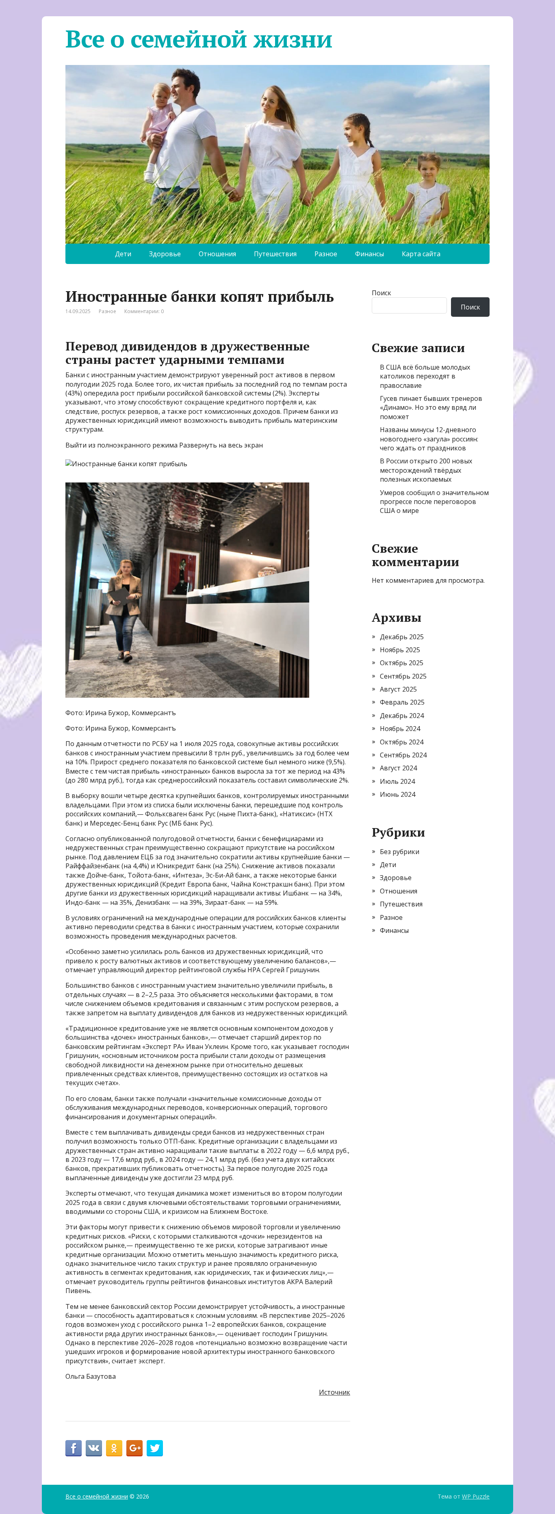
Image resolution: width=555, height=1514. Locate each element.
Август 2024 (398, 767)
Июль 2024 (397, 781)
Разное (325, 253)
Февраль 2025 (402, 702)
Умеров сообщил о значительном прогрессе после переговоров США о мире (434, 501)
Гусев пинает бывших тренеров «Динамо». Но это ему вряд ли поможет (431, 407)
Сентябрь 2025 (403, 676)
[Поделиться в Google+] (134, 1448)
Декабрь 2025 (402, 636)
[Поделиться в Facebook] (73, 1448)
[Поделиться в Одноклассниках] (114, 1448)
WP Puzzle (476, 1496)
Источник (334, 1392)
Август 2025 (398, 689)
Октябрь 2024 (401, 742)
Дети (123, 253)
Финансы (369, 253)
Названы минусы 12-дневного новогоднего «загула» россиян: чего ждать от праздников (429, 438)
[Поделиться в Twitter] (155, 1448)
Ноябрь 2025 (400, 649)
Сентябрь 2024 (403, 755)
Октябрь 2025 (401, 662)
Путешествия (275, 253)
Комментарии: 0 (144, 311)
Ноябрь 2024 (400, 728)
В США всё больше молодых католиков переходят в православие (425, 376)
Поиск (381, 292)
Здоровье (165, 253)
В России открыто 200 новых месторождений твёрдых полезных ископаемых (426, 470)
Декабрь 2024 (402, 715)
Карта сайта (421, 253)
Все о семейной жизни (198, 38)
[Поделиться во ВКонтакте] (94, 1448)
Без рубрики (399, 851)
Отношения (217, 253)
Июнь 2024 (397, 794)
